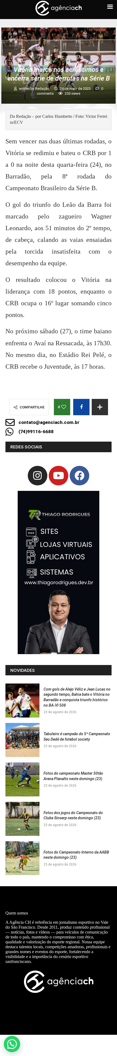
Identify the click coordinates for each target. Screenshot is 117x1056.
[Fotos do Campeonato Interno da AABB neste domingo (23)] (22, 858)
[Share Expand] (100, 407)
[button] (12, 1044)
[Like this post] (63, 407)
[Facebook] (79, 475)
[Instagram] (37, 475)
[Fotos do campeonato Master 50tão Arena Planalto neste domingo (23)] (22, 779)
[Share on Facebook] (81, 407)
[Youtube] (58, 475)
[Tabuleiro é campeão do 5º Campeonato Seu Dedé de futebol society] (22, 740)
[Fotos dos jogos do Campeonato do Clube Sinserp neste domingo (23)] (22, 819)
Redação (42, 89)
